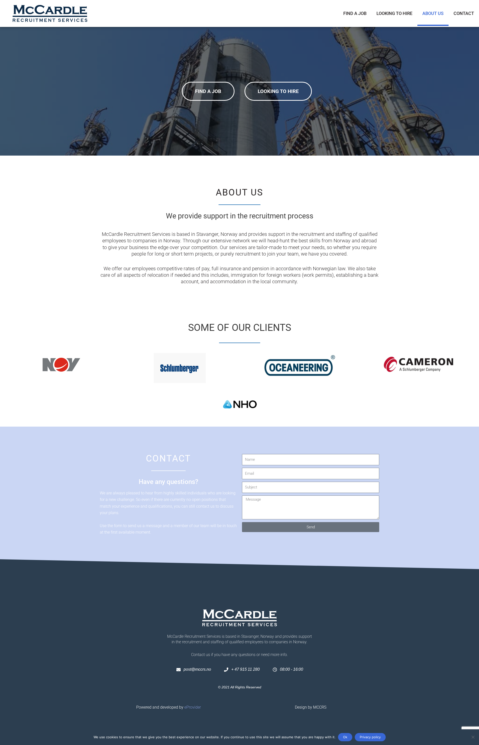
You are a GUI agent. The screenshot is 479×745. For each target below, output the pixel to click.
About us (433, 13)
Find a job (354, 13)
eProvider (192, 707)
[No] (472, 737)
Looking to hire (394, 13)
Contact (464, 13)
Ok (345, 737)
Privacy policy (370, 737)
